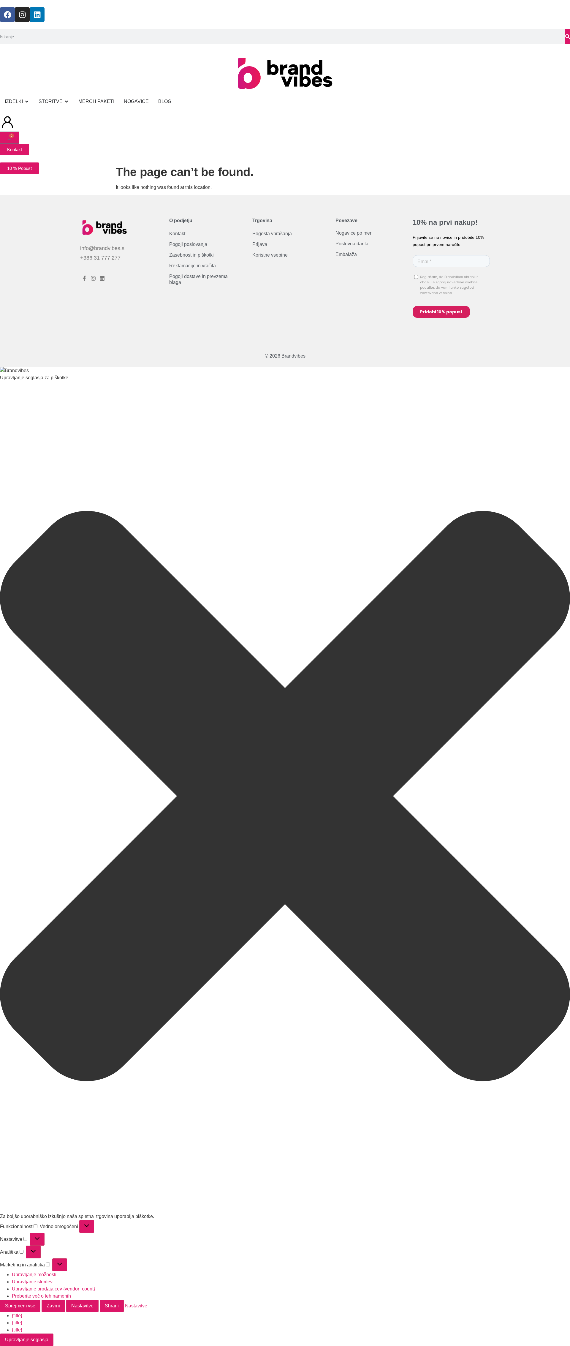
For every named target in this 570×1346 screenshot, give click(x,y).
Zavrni (53, 1305)
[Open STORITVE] (66, 101)
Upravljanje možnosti (34, 1274)
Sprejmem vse (20, 1305)
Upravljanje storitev (32, 1281)
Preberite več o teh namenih (41, 1295)
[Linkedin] (37, 14)
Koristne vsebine (270, 255)
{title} (17, 1315)
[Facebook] (7, 14)
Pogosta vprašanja (272, 233)
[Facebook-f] (84, 278)
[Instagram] (22, 14)
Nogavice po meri (354, 233)
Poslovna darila (351, 244)
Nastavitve (82, 1305)
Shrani (112, 1305)
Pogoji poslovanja (188, 244)
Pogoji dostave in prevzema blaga (198, 279)
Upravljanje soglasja (26, 1339)
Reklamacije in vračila (192, 265)
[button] (285, 797)
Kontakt (177, 233)
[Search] (567, 36)
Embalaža (346, 254)
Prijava (259, 244)
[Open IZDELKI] (26, 101)
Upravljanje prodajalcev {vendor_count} (53, 1288)
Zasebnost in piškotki (191, 255)
